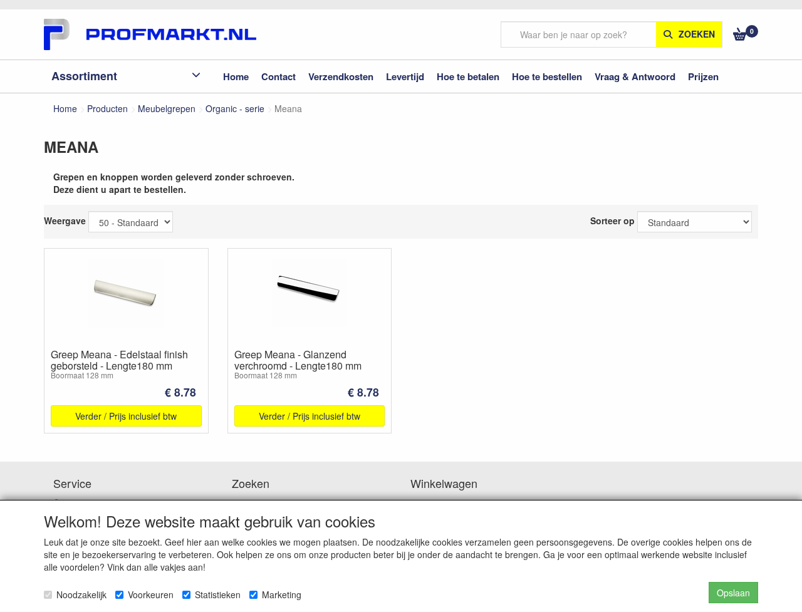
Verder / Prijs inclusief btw (126, 416)
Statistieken (218, 594)
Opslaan (733, 592)
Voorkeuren (151, 594)
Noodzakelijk (81, 594)
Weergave (65, 220)
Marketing (281, 594)
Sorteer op (612, 220)
